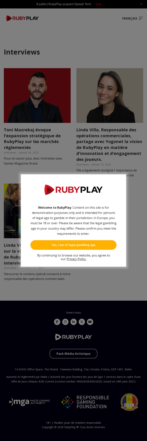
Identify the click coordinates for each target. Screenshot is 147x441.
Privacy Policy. (76, 259)
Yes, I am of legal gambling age (74, 245)
